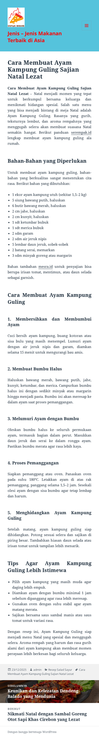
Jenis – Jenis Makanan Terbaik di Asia (35, 37)
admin (37, 670)
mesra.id (45, 266)
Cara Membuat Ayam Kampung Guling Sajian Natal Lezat (46, 672)
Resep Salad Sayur (60, 670)
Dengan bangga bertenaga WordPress (32, 732)
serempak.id (81, 132)
